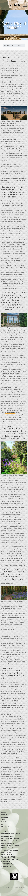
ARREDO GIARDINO (7, 843)
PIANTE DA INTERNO (8, 855)
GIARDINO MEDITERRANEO (10, 850)
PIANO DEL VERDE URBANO (10, 845)
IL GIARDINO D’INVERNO (9, 859)
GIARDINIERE (5, 861)
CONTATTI (5, 826)
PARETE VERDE (6, 852)
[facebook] (12, 884)
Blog (2, 824)
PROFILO (4, 815)
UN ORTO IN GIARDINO (9, 857)
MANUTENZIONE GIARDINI (10, 841)
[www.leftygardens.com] (13, 5)
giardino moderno (10, 412)
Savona (11, 45)
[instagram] (16, 884)
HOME (3, 812)
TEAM (3, 819)
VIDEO (3, 822)
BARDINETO (14, 27)
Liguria (6, 45)
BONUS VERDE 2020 (7, 848)
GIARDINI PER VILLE (7, 864)
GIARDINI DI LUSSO (7, 866)
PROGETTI (4, 817)
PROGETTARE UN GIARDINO (10, 834)
